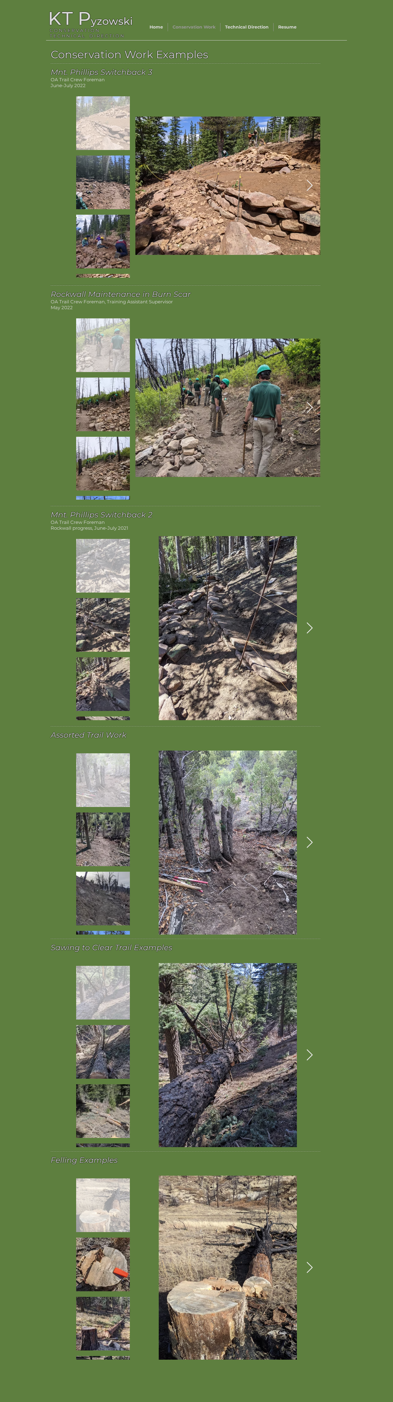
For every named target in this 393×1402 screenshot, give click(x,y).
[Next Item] (309, 186)
